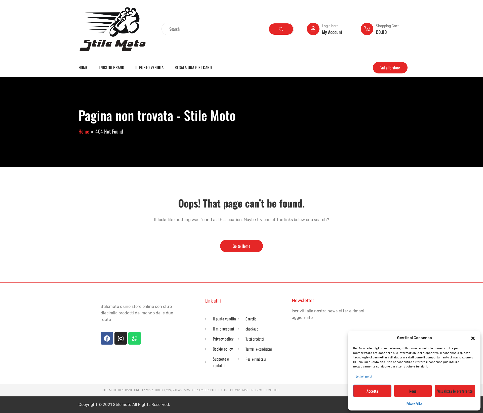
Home (83, 67)
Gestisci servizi (364, 376)
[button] (472, 337)
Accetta (372, 391)
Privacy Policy (414, 403)
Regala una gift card (193, 67)
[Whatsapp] (134, 338)
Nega (413, 391)
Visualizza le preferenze (455, 391)
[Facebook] (107, 338)
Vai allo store (390, 68)
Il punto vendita (149, 67)
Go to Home (241, 246)
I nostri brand (111, 67)
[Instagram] (120, 338)
